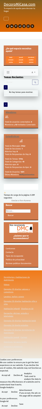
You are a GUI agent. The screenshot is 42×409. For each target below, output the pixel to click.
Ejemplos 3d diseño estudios (16, 325)
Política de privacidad (15, 260)
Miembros (11, 112)
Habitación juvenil (11, 337)
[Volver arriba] (38, 404)
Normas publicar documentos (18, 263)
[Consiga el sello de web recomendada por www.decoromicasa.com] (21, 228)
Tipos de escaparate (14, 256)
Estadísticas (12, 136)
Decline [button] (14, 392)
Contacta (9, 252)
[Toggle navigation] (8, 72)
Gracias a (15, 200)
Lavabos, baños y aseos (14, 297)
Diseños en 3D (27, 309)
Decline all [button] (18, 375)
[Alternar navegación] (6, 18)
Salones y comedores (13, 351)
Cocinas (24, 337)
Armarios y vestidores (13, 347)
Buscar (11, 215)
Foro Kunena (25, 200)
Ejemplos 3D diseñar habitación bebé (20, 321)
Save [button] (21, 404)
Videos (6, 285)
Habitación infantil (12, 309)
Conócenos (10, 248)
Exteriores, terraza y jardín (15, 342)
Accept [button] (5, 392)
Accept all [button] (6, 375)
